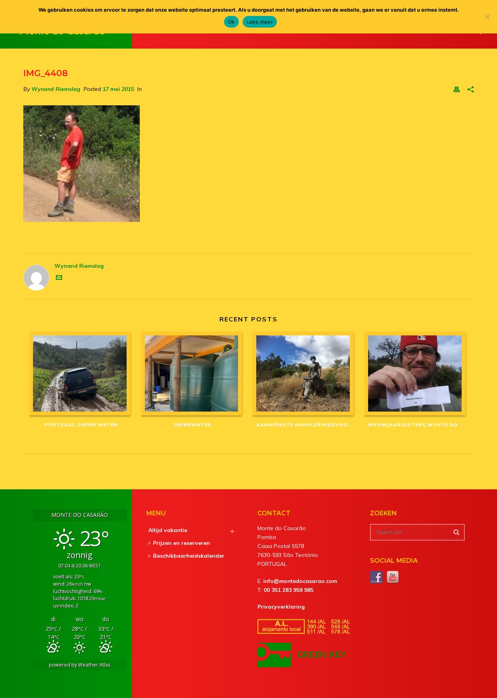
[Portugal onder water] (81, 373)
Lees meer (260, 22)
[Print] (457, 89)
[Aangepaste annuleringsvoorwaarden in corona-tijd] (304, 373)
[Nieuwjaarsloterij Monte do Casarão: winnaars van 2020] (416, 373)
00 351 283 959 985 (288, 589)
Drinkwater (192, 425)
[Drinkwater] (193, 373)
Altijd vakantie (167, 530)
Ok (231, 22)
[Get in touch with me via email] (59, 278)
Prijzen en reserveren (181, 542)
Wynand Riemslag (55, 89)
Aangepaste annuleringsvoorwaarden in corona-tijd (306, 425)
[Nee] (487, 17)
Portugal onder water (81, 425)
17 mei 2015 (118, 89)
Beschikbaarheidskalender (188, 555)
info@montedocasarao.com (300, 581)
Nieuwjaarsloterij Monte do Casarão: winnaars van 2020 (418, 425)
